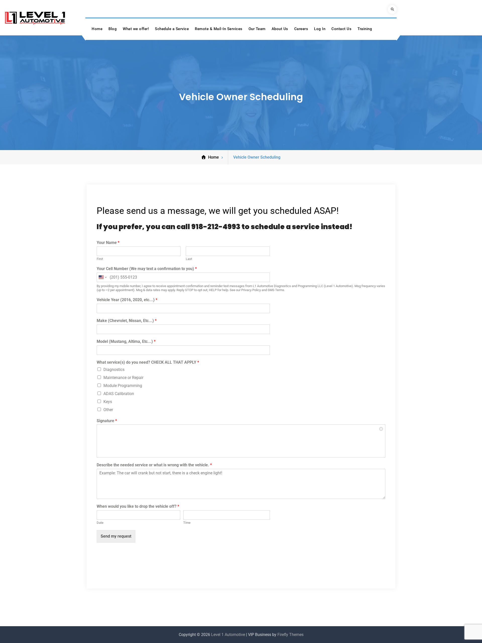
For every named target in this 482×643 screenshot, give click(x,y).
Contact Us (341, 29)
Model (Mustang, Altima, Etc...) (126, 341)
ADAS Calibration (118, 393)
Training (364, 29)
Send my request (116, 536)
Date (100, 523)
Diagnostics (114, 369)
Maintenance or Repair (123, 377)
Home (97, 29)
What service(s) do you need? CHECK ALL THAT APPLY (148, 362)
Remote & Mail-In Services (219, 29)
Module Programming (122, 385)
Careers (301, 29)
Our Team (257, 29)
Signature (107, 420)
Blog (112, 29)
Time (187, 523)
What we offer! (136, 29)
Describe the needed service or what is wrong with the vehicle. (154, 465)
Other (108, 409)
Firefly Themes (290, 634)
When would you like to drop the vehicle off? (138, 506)
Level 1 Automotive (228, 634)
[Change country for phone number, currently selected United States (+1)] (102, 277)
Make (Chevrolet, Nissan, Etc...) (127, 320)
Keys (107, 401)
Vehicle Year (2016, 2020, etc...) (127, 299)
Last (189, 259)
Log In (319, 29)
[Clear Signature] (381, 428)
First (100, 259)
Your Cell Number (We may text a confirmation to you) (147, 268)
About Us (280, 29)
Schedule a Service (172, 29)
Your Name (108, 242)
